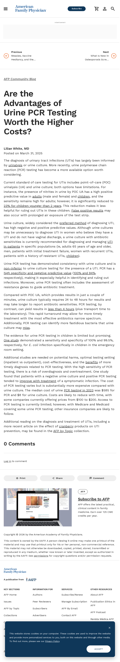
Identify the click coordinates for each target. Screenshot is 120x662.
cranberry (66, 426)
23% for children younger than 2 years (32, 206)
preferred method (72, 223)
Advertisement (60, 22)
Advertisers (39, 615)
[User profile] (104, 8)
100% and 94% (84, 273)
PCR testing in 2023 (78, 390)
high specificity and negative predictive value (37, 273)
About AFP (96, 594)
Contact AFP (69, 615)
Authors (37, 594)
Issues (7, 601)
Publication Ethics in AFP (102, 603)
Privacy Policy (52, 641)
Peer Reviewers (42, 601)
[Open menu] (5, 8)
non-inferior (13, 268)
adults (37, 196)
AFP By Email (70, 608)
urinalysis (15, 165)
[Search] (112, 8)
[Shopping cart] (96, 8)
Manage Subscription (74, 601)
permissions (41, 555)
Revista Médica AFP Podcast (102, 621)
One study (11, 340)
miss (26, 328)
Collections (10, 615)
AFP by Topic (63, 431)
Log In (7, 461)
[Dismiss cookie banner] (109, 628)
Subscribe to (93, 499)
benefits (91, 362)
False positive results (87, 210)
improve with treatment (38, 381)
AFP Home (10, 594)
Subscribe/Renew (72, 594)
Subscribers (40, 608)
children (84, 196)
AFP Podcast (98, 612)
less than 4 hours (61, 309)
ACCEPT (98, 649)
